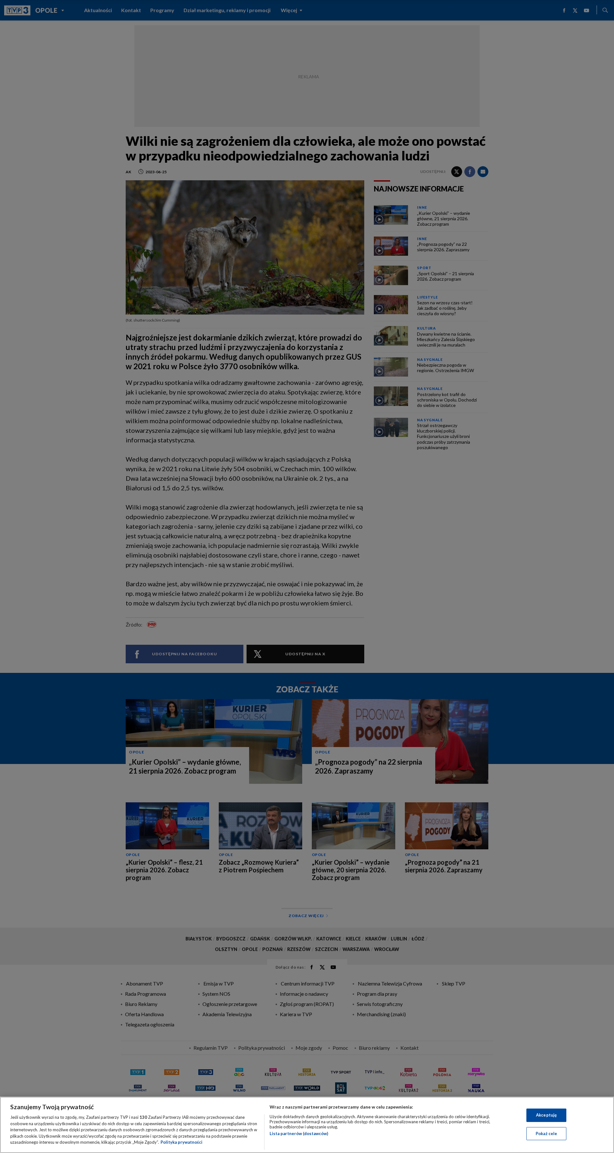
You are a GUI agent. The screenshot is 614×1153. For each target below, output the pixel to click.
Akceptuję (546, 1115)
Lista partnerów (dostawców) (299, 1133)
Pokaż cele (546, 1133)
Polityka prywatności (181, 1142)
